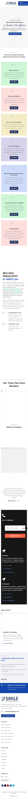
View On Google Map (8, 572)
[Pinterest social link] (8, 785)
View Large (25, 391)
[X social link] (5, 785)
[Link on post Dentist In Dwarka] (14, 621)
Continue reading (7, 643)
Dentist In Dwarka (10, 632)
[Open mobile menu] (2, 3)
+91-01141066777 (7, 569)
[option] (14, 460)
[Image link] (6, 780)
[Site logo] (11, 3)
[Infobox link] (14, 712)
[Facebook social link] (2, 785)
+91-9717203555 (7, 565)
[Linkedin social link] (11, 785)
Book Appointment (8, 715)
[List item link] (14, 725)
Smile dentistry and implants (10, 282)
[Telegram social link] (13, 785)
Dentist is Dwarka (14, 427)
